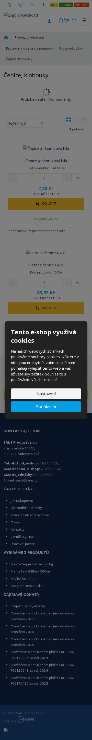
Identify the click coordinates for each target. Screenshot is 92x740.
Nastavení (46, 394)
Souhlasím (46, 407)
